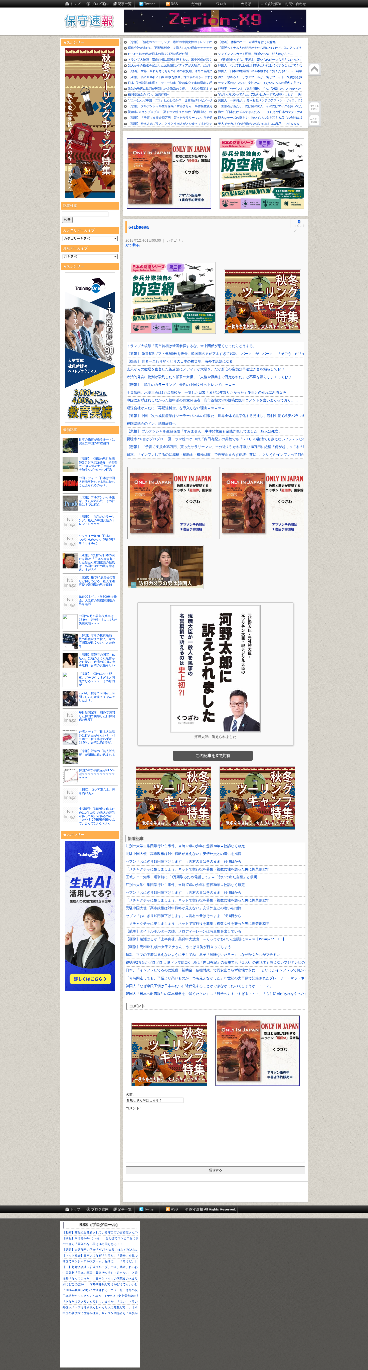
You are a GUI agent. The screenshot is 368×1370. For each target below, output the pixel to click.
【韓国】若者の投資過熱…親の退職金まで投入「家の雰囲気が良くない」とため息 (97, 641)
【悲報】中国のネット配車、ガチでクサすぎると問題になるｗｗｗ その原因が (97, 679)
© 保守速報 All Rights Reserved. (211, 1209)
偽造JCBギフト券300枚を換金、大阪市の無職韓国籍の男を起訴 (98, 600)
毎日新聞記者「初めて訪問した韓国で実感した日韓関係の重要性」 (97, 716)
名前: (130, 1095)
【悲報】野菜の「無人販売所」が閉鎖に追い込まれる (97, 752)
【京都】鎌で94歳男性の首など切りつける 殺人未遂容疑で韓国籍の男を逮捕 (97, 581)
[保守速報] (89, 21)
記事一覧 (125, 4)
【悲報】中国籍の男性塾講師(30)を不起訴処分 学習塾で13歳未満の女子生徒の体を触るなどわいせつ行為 (98, 464)
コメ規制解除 (270, 4)
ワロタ (221, 4)
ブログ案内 (100, 4)
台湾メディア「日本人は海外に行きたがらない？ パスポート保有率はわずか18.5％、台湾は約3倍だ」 (97, 737)
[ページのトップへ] (314, 69)
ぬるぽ (246, 4)
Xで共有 (132, 245)
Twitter (149, 4)
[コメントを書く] (314, 107)
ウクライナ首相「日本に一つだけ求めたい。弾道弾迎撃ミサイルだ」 (97, 539)
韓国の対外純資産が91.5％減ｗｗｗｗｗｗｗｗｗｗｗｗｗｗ (97, 774)
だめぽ (196, 4)
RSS (174, 4)
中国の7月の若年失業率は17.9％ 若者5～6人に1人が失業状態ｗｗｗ (98, 619)
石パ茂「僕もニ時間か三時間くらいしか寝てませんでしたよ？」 (97, 696)
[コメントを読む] (314, 120)
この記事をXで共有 (213, 755)
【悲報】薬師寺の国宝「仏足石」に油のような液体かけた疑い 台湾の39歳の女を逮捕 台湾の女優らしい (97, 660)
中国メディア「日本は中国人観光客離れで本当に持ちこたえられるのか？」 (97, 481)
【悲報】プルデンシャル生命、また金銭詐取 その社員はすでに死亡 (97, 501)
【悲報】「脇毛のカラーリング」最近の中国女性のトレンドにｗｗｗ (97, 520)
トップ (75, 4)
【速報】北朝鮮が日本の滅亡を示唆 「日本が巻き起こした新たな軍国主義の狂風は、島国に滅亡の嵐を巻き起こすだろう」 (97, 562)
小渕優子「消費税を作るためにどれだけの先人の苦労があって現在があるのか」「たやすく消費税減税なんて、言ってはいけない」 (97, 816)
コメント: (133, 1108)
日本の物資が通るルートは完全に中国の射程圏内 (97, 441)
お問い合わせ (295, 4)
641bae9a (138, 227)
